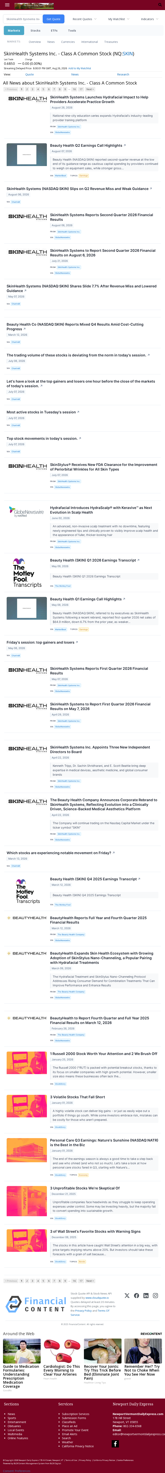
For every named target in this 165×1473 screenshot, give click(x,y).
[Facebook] (136, 1304)
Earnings (84, 175)
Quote (29, 74)
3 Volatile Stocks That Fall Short (77, 1097)
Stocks (35, 30)
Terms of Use (71, 1460)
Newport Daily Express (29, 1460)
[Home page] (34, 5)
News (51, 42)
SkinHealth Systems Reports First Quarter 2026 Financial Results (99, 670)
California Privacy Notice (104, 1460)
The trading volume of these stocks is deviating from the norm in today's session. (78, 355)
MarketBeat (60, 175)
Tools (72, 30)
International (89, 42)
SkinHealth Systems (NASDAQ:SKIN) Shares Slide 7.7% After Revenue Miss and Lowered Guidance (82, 288)
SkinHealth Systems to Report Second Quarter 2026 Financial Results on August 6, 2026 (103, 252)
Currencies (68, 42)
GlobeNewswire (62, 132)
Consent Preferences (16, 1471)
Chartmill (16, 202)
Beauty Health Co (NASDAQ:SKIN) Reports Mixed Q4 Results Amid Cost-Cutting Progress (75, 326)
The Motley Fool (62, 586)
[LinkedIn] (146, 1304)
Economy (83, 1175)
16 (74, 89)
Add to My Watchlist (79, 68)
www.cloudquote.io (97, 1298)
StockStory (60, 1084)
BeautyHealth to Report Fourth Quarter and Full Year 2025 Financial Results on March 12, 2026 (99, 1020)
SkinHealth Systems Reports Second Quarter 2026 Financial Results (101, 217)
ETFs (54, 30)
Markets (14, 30)
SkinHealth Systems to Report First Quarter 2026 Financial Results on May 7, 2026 (100, 706)
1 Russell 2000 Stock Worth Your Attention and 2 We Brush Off (103, 1054)
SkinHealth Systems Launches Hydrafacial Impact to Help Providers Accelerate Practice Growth (99, 99)
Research (123, 74)
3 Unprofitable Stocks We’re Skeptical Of (85, 1188)
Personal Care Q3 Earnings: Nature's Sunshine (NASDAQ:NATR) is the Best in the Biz (104, 1142)
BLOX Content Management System (29, 1463)
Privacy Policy (83, 1310)
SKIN (128, 53)
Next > (90, 89)
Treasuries (111, 42)
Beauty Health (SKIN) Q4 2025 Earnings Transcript (95, 879)
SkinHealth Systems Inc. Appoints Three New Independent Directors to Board (100, 749)
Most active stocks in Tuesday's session (43, 412)
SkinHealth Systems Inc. (69, 127)
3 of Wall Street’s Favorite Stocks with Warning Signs (95, 1231)
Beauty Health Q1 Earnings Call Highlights (88, 599)
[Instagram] (155, 1304)
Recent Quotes (82, 19)
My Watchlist (116, 19)
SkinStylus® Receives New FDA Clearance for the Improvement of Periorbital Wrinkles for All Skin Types (103, 466)
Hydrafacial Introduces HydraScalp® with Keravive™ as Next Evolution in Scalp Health (101, 510)
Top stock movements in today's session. (44, 438)
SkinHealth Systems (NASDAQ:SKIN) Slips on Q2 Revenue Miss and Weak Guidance (79, 189)
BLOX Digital (55, 1463)
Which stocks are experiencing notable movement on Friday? (61, 853)
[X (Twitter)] (127, 1304)
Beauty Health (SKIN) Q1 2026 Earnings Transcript (95, 560)
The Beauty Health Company (71, 934)
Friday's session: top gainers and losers (42, 642)
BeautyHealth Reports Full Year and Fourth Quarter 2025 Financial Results (98, 920)
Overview (35, 42)
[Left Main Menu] (7, 5)
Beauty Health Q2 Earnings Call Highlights (88, 145)
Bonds (82, 1261)
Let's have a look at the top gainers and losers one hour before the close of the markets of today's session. (81, 383)
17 (81, 89)
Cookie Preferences (125, 1460)
